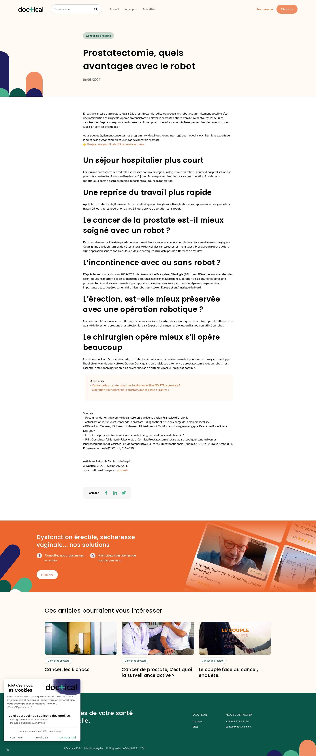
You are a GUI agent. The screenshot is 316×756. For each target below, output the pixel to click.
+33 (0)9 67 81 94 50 (237, 721)
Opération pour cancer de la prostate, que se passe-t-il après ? (130, 389)
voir (81, 650)
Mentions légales (93, 748)
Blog (195, 726)
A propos (131, 9)
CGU (142, 748)
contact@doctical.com (238, 726)
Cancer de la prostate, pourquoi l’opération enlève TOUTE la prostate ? (136, 385)
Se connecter (265, 9)
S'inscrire (287, 9)
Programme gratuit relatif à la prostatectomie (115, 144)
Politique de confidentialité (121, 748)
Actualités (149, 9)
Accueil (114, 9)
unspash (122, 470)
